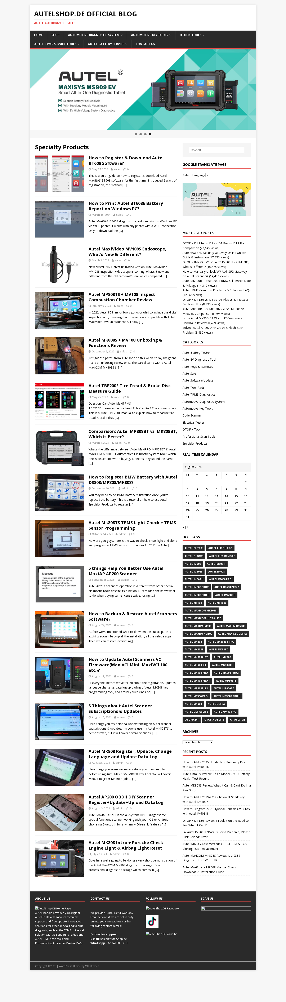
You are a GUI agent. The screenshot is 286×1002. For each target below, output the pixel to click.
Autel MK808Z (218, 649)
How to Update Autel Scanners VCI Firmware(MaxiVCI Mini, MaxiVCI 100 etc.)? (128, 664)
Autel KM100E (217, 603)
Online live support (104, 934)
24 (187, 510)
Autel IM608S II (225, 595)
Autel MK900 (222, 657)
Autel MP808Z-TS (196, 688)
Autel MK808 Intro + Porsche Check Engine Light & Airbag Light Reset (126, 845)
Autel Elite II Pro (220, 548)
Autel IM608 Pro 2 (226, 587)
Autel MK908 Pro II (197, 680)
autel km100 (193, 603)
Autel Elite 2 (193, 548)
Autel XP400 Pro (225, 711)
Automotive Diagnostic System (94, 35)
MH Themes (92, 966)
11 (197, 496)
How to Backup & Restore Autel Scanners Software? (133, 616)
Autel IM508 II (216, 564)
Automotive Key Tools (149, 35)
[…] (124, 185)
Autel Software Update (198, 380)
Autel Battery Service (106, 44)
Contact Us (145, 44)
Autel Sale (189, 373)
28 (226, 510)
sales (117, 169)
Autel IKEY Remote (222, 556)
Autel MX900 (193, 704)
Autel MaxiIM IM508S (231, 626)
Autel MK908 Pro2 (226, 672)
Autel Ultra (216, 704)
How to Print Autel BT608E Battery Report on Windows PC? (126, 205)
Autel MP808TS (226, 680)
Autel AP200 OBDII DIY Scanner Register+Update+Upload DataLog (126, 799)
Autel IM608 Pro (220, 579)
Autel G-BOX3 (194, 556)
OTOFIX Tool (191, 429)
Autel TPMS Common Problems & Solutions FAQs (217, 290)
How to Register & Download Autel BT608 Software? (126, 160)
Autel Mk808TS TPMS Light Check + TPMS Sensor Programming (132, 525)
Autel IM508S (193, 571)
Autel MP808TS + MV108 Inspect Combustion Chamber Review (122, 297)
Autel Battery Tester (196, 353)
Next (263, 88)
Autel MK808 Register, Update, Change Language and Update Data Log (130, 754)
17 (187, 503)
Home (38, 35)
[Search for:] (216, 150)
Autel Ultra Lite (196, 711)
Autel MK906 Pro (196, 672)
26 (207, 510)
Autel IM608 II (194, 579)
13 (216, 496)
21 (226, 503)
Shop (55, 35)
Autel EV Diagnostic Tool (199, 359)
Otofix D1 (191, 719)
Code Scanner (192, 415)
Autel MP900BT (224, 688)
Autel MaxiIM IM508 (198, 626)
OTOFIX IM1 (237, 719)
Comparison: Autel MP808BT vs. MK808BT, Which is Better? (133, 434)
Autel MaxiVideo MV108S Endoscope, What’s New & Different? (127, 251)
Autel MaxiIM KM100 (198, 634)
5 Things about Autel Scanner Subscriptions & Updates (120, 708)
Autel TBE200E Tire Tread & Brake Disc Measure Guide (129, 388)
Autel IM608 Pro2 (197, 587)
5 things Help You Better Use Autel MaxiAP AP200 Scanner (126, 570)
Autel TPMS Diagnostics (199, 394)
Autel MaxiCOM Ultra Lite (203, 618)
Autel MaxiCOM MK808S (200, 610)
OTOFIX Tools (190, 35)
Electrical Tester (193, 422)
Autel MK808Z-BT (196, 657)
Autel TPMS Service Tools (55, 44)
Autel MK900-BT (195, 665)
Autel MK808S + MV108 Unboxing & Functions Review (125, 342)
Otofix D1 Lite (214, 719)
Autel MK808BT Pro (221, 641)
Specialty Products (195, 443)
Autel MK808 (193, 641)
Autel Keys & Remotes (198, 367)
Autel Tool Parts (194, 387)
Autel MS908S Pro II (227, 696)
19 (207, 503)
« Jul (185, 527)
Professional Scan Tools (199, 436)
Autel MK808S (194, 649)
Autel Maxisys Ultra (232, 634)
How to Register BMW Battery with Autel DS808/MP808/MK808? (133, 479)
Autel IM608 (216, 571)
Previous (22, 88)
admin (125, 488)
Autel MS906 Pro (196, 696)
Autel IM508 (193, 564)
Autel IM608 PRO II (197, 595)
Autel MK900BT (222, 665)
